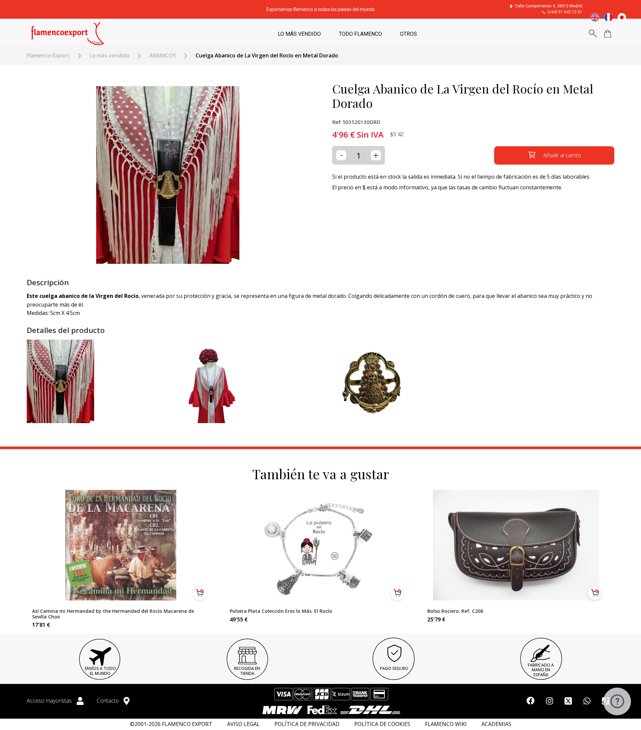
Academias (496, 724)
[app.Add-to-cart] (199, 593)
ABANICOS (162, 55)
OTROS (408, 34)
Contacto (108, 700)
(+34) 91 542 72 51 (565, 12)
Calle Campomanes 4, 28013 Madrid (548, 6)
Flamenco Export (48, 55)
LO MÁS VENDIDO (299, 34)
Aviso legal (243, 724)
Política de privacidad (307, 724)
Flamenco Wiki (446, 724)
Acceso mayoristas (50, 700)
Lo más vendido (109, 55)
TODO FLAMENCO (360, 34)
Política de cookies (382, 724)
